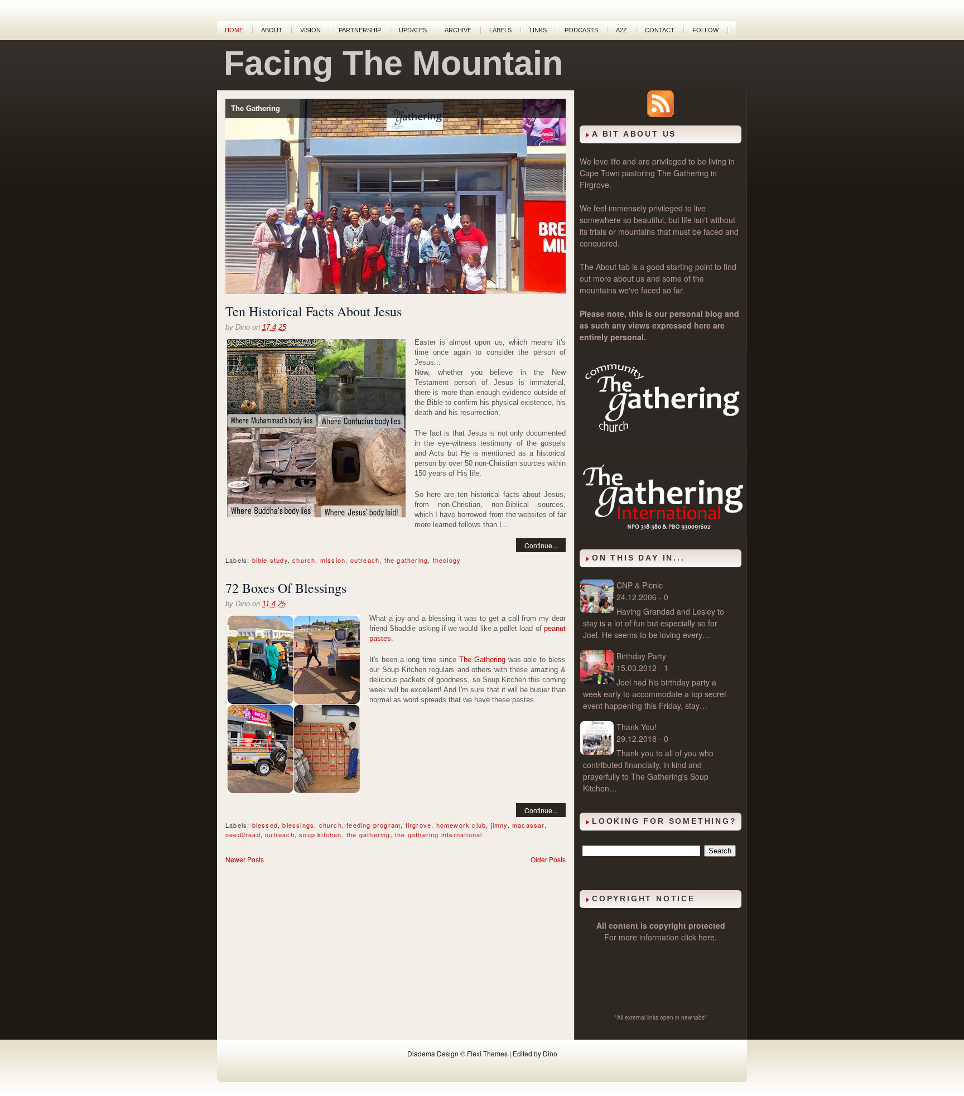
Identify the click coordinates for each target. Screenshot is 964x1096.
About (271, 30)
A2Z (621, 30)
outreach (365, 560)
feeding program (373, 824)
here (706, 937)
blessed (265, 824)
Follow (705, 30)
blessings (298, 824)
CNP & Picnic (639, 585)
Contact (659, 30)
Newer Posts (244, 859)
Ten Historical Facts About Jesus (313, 311)
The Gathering (482, 659)
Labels (500, 30)
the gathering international (438, 834)
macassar (528, 824)
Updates (413, 30)
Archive (458, 30)
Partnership (360, 30)
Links (538, 30)
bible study (270, 560)
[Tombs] (316, 429)
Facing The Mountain (393, 63)
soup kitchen (320, 834)
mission (332, 560)
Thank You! (636, 726)
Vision (310, 30)
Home (234, 30)
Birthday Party (641, 656)
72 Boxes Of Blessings (285, 588)
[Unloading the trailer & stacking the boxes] (293, 706)
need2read (243, 834)
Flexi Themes (487, 1053)
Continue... (540, 545)
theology (447, 560)
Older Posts (548, 859)
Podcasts (581, 30)
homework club (461, 824)
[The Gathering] (663, 445)
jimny (499, 824)
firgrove (419, 824)
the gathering (406, 560)
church (303, 560)
